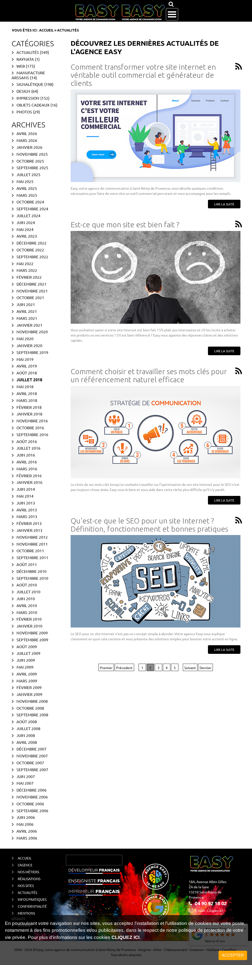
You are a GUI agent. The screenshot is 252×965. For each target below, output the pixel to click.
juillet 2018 (29, 380)
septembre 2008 (32, 714)
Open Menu (172, 14)
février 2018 (29, 407)
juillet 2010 (28, 591)
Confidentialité (32, 906)
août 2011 (26, 564)
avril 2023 (26, 235)
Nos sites (26, 885)
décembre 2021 (31, 283)
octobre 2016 (30, 427)
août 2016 (26, 441)
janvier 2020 (29, 345)
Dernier (205, 667)
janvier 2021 (29, 324)
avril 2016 (26, 461)
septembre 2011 (32, 557)
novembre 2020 (32, 331)
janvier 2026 (29, 147)
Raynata (25, 59)
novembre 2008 (32, 701)
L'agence (25, 865)
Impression (27, 97)
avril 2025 (26, 188)
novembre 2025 (32, 154)
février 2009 (29, 687)
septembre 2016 (32, 434)
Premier (106, 667)
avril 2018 (26, 393)
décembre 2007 (31, 748)
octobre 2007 (30, 762)
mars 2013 (26, 516)
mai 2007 (24, 783)
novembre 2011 (32, 543)
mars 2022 (26, 270)
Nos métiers (28, 872)
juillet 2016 (28, 447)
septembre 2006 (32, 810)
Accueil (46, 30)
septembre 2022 (32, 256)
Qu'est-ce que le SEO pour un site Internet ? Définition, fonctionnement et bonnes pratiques (149, 525)
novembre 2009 (32, 632)
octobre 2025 (30, 160)
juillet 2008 (28, 728)
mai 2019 (24, 359)
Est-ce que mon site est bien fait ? (125, 224)
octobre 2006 (30, 803)
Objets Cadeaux (32, 104)
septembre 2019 (32, 352)
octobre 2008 (30, 707)
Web (20, 65)
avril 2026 (26, 133)
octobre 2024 (30, 201)
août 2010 (26, 584)
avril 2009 (26, 673)
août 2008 (26, 721)
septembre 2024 (32, 208)
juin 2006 (25, 817)
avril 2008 (26, 742)
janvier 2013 (29, 530)
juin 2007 (25, 776)
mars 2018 (26, 400)
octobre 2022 (30, 249)
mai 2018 (24, 386)
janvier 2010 (29, 625)
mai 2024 (24, 229)
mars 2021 (26, 318)
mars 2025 (26, 195)
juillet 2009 (28, 653)
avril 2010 (26, 605)
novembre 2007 (32, 755)
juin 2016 (25, 454)
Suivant (190, 667)
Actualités (27, 52)
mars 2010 (26, 612)
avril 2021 (26, 311)
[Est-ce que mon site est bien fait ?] (155, 277)
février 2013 (29, 523)
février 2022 (29, 277)
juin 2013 (25, 502)
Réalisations (29, 878)
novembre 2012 (32, 537)
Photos (24, 111)
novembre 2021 (32, 290)
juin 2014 (25, 489)
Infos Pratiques (32, 899)
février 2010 (29, 618)
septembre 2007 (32, 769)
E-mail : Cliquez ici (209, 910)
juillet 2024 (28, 215)
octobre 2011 (30, 550)
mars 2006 (26, 837)
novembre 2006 (32, 796)
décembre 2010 (31, 571)
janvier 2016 (29, 482)
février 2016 (29, 475)
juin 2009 (25, 660)
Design (23, 91)
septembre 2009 (32, 639)
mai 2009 (24, 666)
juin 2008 (25, 735)
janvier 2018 (29, 413)
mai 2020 (24, 338)
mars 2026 (26, 140)
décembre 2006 (31, 789)
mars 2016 (26, 468)
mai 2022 (24, 263)
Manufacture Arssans (28, 75)
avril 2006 (26, 830)
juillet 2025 (28, 174)
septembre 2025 (32, 167)
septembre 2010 (32, 578)
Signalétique (29, 84)
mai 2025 (24, 181)
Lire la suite (224, 204)
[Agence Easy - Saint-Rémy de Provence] (120, 12)
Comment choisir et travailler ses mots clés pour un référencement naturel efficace (149, 375)
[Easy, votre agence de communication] (237, 67)
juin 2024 (25, 222)
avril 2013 (26, 509)
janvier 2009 (29, 694)
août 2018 (26, 372)
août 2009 (26, 646)
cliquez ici (125, 937)
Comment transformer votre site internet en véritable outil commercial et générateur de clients (143, 75)
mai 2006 (24, 824)
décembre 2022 (31, 242)
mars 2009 (26, 680)
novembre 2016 (32, 420)
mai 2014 (24, 495)
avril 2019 (26, 365)
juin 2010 (25, 598)
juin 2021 (25, 304)
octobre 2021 (30, 297)
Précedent (124, 667)
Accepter (233, 955)
